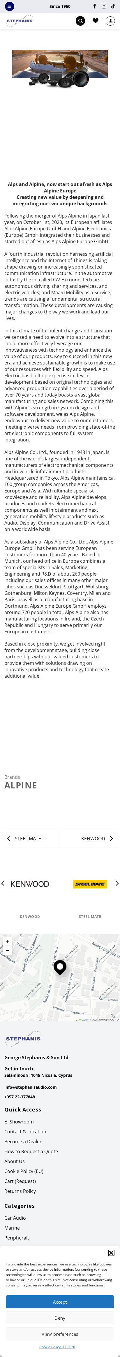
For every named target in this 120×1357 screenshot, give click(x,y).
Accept (60, 1302)
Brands (12, 777)
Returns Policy (20, 1191)
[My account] (110, 21)
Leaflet (84, 1019)
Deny (60, 1318)
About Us (14, 1161)
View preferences (60, 1334)
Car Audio (15, 1218)
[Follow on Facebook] (94, 6)
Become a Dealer (23, 1141)
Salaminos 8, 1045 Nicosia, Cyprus (38, 1075)
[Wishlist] (95, 20)
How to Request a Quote (31, 1151)
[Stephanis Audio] (25, 21)
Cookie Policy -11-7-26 (57, 1346)
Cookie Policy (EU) (23, 1171)
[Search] (80, 21)
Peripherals (17, 1238)
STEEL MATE (27, 838)
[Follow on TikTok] (112, 6)
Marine (12, 1228)
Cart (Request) (20, 1181)
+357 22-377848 (19, 1097)
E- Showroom (19, 1121)
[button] (111, 1253)
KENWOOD (93, 838)
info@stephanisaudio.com (30, 1087)
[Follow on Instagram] (104, 6)
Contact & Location (25, 1131)
